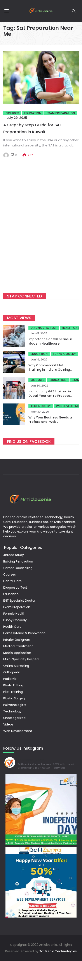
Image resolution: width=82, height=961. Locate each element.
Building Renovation (18, 561)
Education (32, 113)
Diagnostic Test (44, 328)
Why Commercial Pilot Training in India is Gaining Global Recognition (49, 369)
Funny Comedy (64, 354)
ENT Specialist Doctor (19, 600)
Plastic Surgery (14, 698)
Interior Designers (16, 639)
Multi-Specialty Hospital (21, 659)
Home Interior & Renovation (24, 633)
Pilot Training (13, 692)
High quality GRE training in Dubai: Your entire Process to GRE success (49, 395)
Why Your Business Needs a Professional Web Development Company (50, 421)
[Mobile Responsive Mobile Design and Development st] (41, 882)
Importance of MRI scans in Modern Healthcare (50, 341)
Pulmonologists (14, 705)
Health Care (12, 626)
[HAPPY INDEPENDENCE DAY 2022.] (41, 809)
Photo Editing (13, 685)
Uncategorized (14, 718)
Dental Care (12, 581)
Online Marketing (16, 666)
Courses (12, 113)
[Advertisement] (41, 232)
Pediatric (10, 679)
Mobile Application (17, 653)
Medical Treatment (18, 646)
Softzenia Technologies (58, 951)
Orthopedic (12, 672)
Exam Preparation (61, 113)
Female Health (14, 613)
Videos (8, 724)
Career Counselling (17, 568)
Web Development (17, 731)
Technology (41, 406)
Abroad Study (13, 555)
